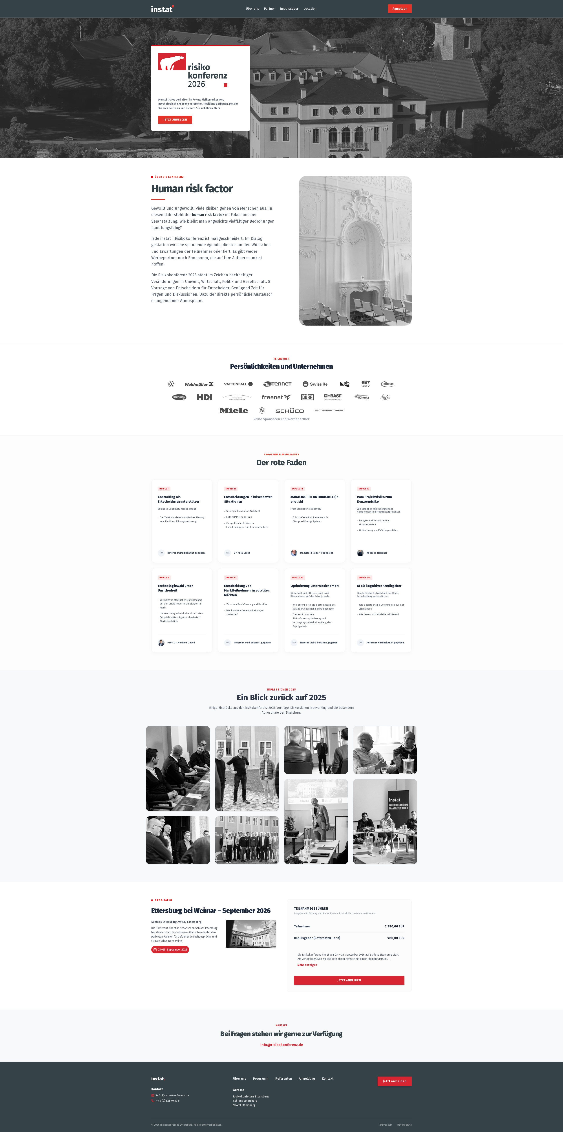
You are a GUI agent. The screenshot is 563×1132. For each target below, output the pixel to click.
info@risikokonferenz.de (281, 1045)
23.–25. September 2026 (172, 949)
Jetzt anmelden (175, 119)
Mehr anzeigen (307, 965)
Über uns (252, 9)
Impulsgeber (289, 9)
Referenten (283, 1079)
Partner (269, 9)
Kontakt (327, 1079)
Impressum (386, 1124)
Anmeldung (307, 1079)
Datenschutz (404, 1124)
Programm (260, 1079)
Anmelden (400, 9)
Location (310, 9)
